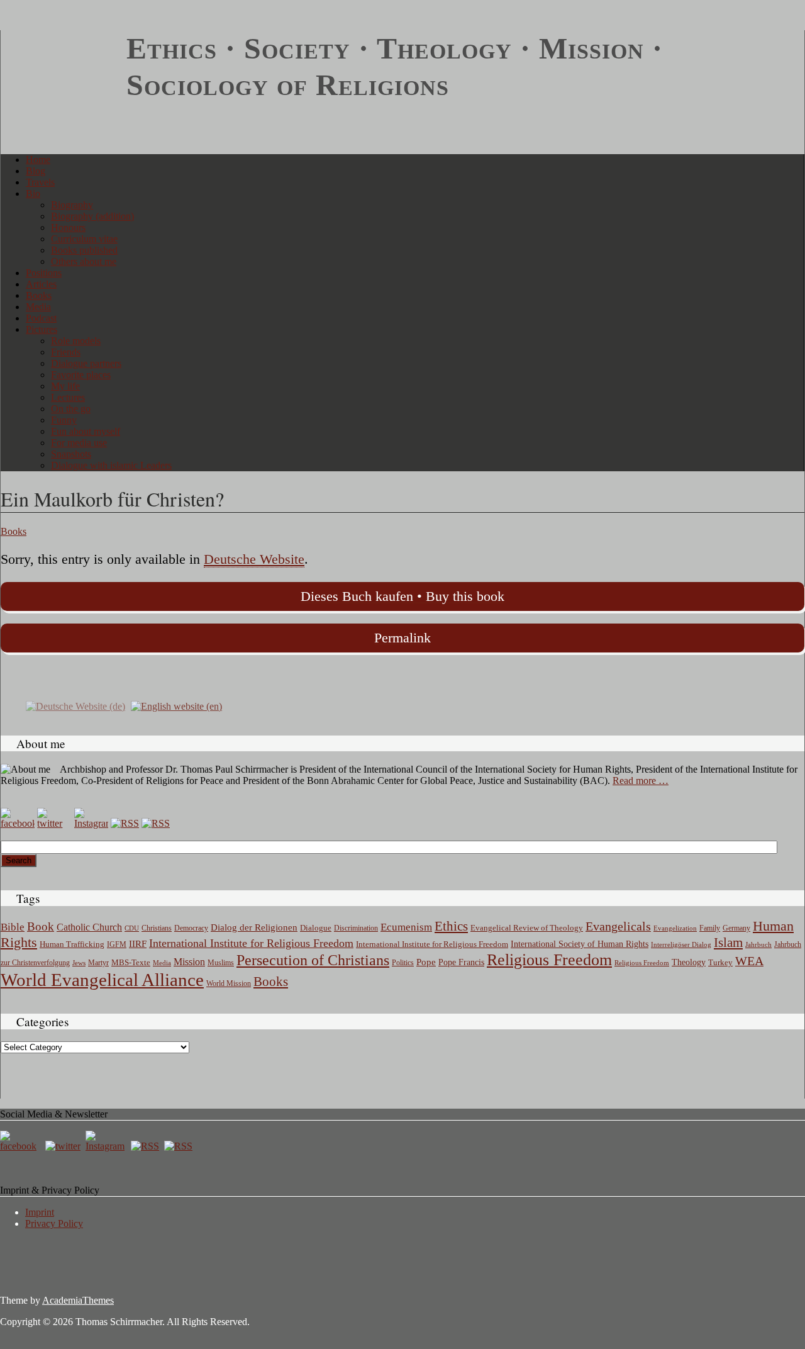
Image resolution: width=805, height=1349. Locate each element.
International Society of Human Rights (579, 944)
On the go (71, 408)
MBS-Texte (130, 962)
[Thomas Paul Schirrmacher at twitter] (54, 823)
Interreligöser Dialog (681, 944)
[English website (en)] (176, 705)
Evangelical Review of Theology (526, 928)
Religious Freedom (549, 960)
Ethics (451, 926)
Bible (13, 927)
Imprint (39, 1212)
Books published (84, 250)
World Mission (228, 983)
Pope (426, 962)
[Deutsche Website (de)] (75, 705)
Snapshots (71, 454)
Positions (44, 272)
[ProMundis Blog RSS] (156, 823)
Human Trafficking (72, 944)
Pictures (41, 329)
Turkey (720, 962)
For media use (79, 442)
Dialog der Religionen (254, 927)
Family (709, 928)
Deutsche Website (254, 559)
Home (38, 159)
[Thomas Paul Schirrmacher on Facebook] (18, 823)
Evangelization (675, 928)
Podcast (41, 318)
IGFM (116, 944)
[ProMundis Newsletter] (125, 823)
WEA (749, 961)
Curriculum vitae (84, 238)
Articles (41, 284)
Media (38, 306)
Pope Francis (461, 962)
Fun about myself (85, 431)
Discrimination (356, 928)
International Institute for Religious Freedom (251, 943)
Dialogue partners (86, 363)
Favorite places (81, 374)
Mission (189, 961)
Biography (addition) (92, 216)
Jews (79, 962)
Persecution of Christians (312, 960)
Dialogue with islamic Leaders (111, 465)
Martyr (98, 962)
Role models (76, 340)
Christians (157, 928)
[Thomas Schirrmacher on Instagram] (91, 823)
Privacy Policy (54, 1223)
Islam (728, 942)
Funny (64, 420)
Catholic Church (89, 927)
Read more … (641, 780)
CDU (132, 928)
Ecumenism (406, 927)
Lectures (68, 397)
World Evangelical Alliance (102, 980)
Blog (35, 170)
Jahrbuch (758, 944)
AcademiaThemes (78, 1300)
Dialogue (315, 927)
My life (65, 386)
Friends (65, 352)
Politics (403, 962)
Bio (33, 193)
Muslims (221, 962)
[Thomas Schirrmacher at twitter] (64, 1146)
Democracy (191, 928)
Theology (689, 962)
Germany (736, 928)
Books (39, 295)
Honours (68, 227)
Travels (40, 182)
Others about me (83, 261)
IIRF (138, 944)
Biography (72, 204)
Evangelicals (618, 926)
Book (40, 926)
